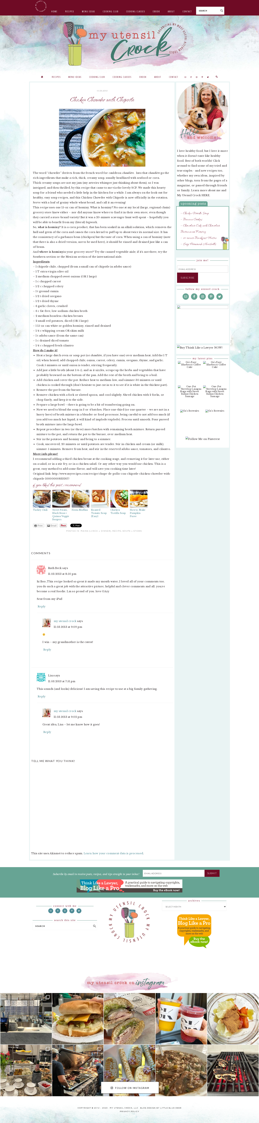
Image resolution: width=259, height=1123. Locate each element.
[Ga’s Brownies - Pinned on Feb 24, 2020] (189, 413)
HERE (205, 195)
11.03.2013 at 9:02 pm (68, 716)
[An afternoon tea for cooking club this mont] (26, 1070)
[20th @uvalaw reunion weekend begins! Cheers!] (181, 1018)
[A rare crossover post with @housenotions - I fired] (233, 1070)
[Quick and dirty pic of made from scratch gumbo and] (181, 1070)
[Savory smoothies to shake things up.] (233, 1018)
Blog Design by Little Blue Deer (160, 1108)
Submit (212, 873)
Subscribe (188, 277)
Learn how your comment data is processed (113, 853)
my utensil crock (65, 621)
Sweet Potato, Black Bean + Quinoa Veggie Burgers (60, 515)
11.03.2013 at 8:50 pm (62, 574)
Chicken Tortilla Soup (118, 511)
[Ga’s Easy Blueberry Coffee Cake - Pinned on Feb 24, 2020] (189, 366)
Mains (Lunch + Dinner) (96, 531)
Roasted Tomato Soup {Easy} (99, 513)
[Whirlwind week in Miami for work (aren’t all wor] (26, 1018)
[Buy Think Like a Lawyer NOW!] (194, 952)
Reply (41, 606)
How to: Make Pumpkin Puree (137, 513)
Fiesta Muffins (80, 510)
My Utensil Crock (94, 63)
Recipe (116, 531)
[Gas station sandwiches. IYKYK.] (129, 1018)
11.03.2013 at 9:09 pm (68, 627)
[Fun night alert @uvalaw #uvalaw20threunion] (78, 1018)
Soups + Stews (132, 531)
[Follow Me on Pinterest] (202, 441)
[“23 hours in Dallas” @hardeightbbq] (78, 1070)
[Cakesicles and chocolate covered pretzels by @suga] (129, 1070)
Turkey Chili (40, 510)
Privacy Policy (129, 1111)
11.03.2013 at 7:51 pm (61, 681)
